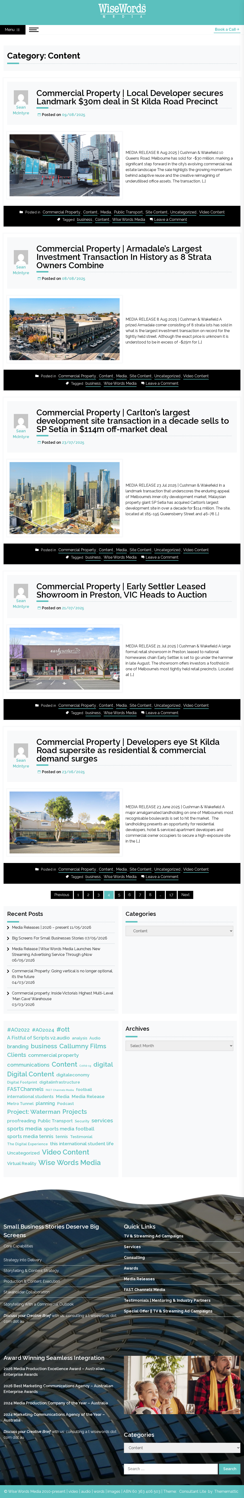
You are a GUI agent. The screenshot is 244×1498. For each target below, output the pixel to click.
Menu (10, 29)
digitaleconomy (72, 1074)
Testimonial (81, 1136)
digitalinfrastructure (59, 1082)
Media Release (88, 1096)
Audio (94, 1038)
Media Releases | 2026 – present (40, 927)
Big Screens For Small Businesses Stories (48, 938)
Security (82, 1121)
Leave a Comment (170, 220)
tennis (62, 1136)
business (84, 219)
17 (171, 895)
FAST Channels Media (60, 1090)
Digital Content (30, 1074)
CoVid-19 (85, 1065)
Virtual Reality (21, 1163)
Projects (74, 1111)
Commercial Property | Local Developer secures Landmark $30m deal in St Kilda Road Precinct (129, 97)
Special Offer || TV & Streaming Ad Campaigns (168, 1311)
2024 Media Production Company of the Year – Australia (56, 1403)
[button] (131, 1385)
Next (185, 895)
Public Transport (128, 212)
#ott (63, 1029)
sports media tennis (30, 1136)
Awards (131, 1268)
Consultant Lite (192, 1491)
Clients (16, 1055)
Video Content (212, 212)
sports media (24, 1128)
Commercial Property (61, 212)
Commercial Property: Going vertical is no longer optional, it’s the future (62, 974)
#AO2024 (43, 1030)
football (84, 1089)
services (102, 1120)
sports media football (69, 1129)
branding (18, 1046)
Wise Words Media (128, 219)
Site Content (157, 212)
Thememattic (226, 1491)
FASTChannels (25, 1089)
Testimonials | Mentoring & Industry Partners (167, 1300)
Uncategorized (183, 212)
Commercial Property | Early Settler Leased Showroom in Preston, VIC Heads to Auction (121, 590)
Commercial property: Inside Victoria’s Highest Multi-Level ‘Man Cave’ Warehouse (62, 996)
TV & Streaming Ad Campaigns (153, 1236)
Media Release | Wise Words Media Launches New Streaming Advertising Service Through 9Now (56, 952)
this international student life (82, 1143)
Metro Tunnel (20, 1103)
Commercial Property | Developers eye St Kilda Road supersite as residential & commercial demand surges (128, 750)
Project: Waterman (33, 1111)
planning (45, 1103)
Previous (61, 895)
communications (28, 1065)
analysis (79, 1038)
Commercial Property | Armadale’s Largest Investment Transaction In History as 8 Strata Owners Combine (124, 257)
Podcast (65, 1103)
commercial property (53, 1055)
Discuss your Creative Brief (27, 1315)
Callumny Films (82, 1046)
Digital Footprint (22, 1082)
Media (105, 212)
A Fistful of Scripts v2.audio (38, 1038)
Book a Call (226, 29)
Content (90, 212)
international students (30, 1096)
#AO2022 (18, 1030)
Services (132, 1247)
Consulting (134, 1257)
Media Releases (139, 1279)
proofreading (21, 1120)
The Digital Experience (27, 1144)
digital (103, 1064)
